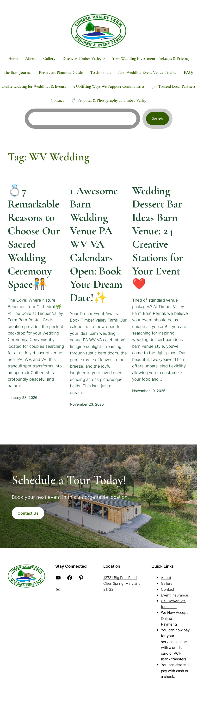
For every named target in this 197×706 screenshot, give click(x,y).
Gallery (166, 583)
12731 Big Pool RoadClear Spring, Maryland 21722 (122, 583)
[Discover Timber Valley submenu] (103, 58)
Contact (167, 589)
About (166, 577)
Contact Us (28, 513)
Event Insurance (174, 595)
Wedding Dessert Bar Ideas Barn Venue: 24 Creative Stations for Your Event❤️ (157, 237)
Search (157, 118)
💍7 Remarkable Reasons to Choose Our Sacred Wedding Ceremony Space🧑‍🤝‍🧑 (34, 237)
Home (13, 58)
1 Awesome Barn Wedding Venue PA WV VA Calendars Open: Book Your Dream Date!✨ (96, 244)
